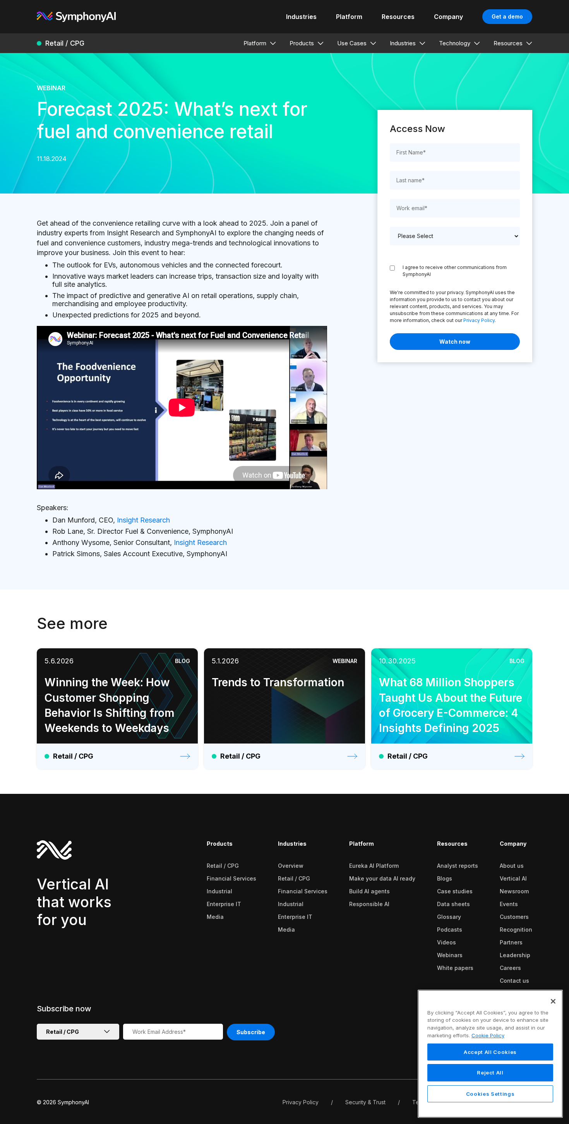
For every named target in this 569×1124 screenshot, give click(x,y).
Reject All (490, 1073)
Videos (446, 942)
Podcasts (449, 929)
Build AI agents (369, 891)
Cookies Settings (490, 1094)
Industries (292, 843)
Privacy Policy (479, 320)
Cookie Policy (487, 1035)
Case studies (455, 891)
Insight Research (143, 520)
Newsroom (514, 891)
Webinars (450, 955)
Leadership (515, 955)
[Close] (553, 1001)
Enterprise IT (224, 904)
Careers (510, 968)
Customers (514, 916)
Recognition (516, 929)
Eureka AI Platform (374, 865)
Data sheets (453, 904)
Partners (511, 942)
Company (513, 843)
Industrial (219, 891)
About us (512, 865)
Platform (361, 843)
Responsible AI (369, 904)
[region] (490, 1054)
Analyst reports (457, 865)
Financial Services (231, 878)
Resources (452, 843)
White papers (455, 968)
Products (220, 843)
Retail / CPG (223, 865)
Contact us (514, 980)
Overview (290, 865)
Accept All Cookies (490, 1052)
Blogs (444, 878)
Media (215, 916)
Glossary (449, 916)
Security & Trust (365, 1102)
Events (509, 904)
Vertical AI (513, 878)
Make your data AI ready (382, 878)
